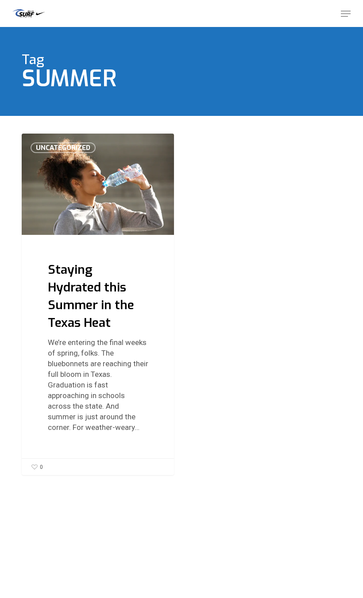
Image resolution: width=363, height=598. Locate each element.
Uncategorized (63, 147)
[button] (346, 13)
